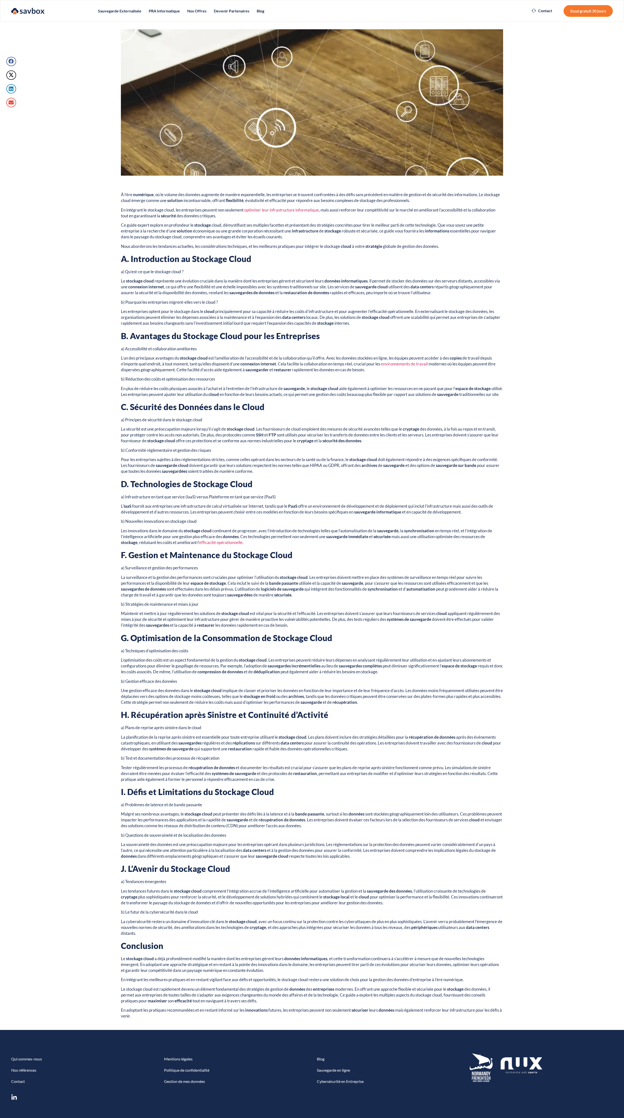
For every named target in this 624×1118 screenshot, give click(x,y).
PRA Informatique (164, 11)
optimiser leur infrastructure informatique (281, 209)
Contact (18, 1081)
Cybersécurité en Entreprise (340, 1081)
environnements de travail (404, 363)
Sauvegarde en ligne (333, 1070)
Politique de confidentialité (186, 1070)
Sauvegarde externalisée (119, 11)
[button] (542, 10)
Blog (260, 11)
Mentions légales (178, 1059)
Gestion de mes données (184, 1081)
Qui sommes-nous (26, 1059)
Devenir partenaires (231, 11)
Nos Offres (196, 11)
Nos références (23, 1070)
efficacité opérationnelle (221, 542)
